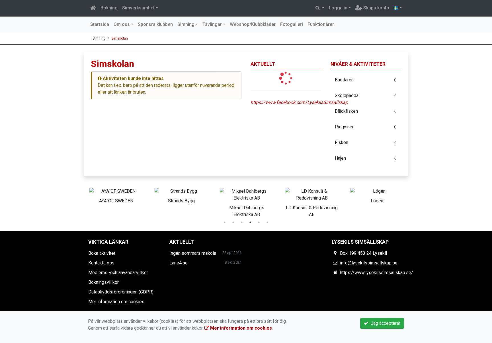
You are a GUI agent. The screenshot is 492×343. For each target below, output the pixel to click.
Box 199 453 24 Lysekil (363, 253)
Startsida (99, 24)
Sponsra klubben (155, 24)
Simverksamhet (138, 8)
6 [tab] (267, 222)
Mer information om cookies (116, 301)
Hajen (340, 158)
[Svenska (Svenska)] (397, 8)
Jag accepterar (384, 323)
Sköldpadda (346, 95)
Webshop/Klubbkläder (253, 24)
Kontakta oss (101, 263)
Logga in (338, 8)
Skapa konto (375, 8)
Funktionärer (321, 24)
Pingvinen (344, 127)
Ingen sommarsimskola (192, 253)
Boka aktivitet (101, 253)
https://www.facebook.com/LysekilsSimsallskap (299, 102)
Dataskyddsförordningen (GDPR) (120, 292)
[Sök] (320, 8)
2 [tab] (233, 222)
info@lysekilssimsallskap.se (368, 263)
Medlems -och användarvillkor (118, 272)
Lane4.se (178, 263)
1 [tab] (224, 222)
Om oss (122, 24)
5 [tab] (259, 222)
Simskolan (119, 38)
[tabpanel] (116, 194)
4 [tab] (250, 222)
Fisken (341, 142)
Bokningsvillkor (103, 282)
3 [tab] (242, 222)
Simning (185, 24)
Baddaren (344, 80)
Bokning (109, 8)
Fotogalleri (291, 24)
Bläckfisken (346, 111)
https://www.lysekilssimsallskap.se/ (376, 272)
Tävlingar (212, 24)
